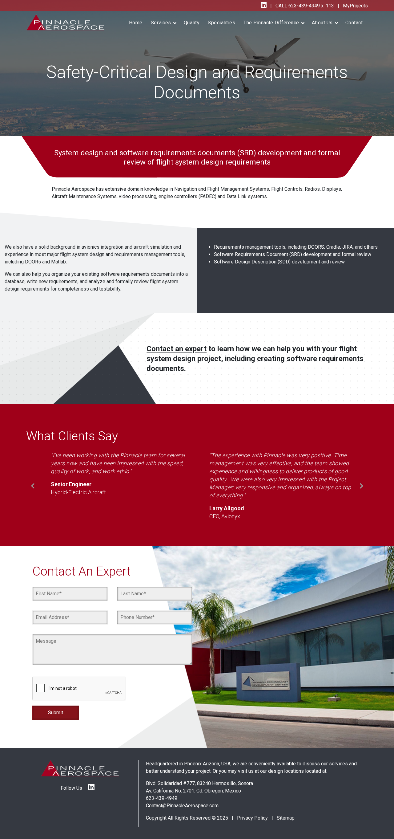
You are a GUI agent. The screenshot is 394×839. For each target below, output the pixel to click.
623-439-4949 (161, 805)
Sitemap (286, 825)
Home (136, 23)
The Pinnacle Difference (271, 23)
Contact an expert (177, 356)
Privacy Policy (252, 825)
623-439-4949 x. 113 (310, 6)
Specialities (221, 23)
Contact (354, 23)
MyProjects (355, 6)
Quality (192, 23)
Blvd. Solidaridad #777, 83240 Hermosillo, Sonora (199, 790)
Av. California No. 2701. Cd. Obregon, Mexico (193, 797)
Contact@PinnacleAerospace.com (182, 812)
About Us (322, 23)
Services (161, 23)
